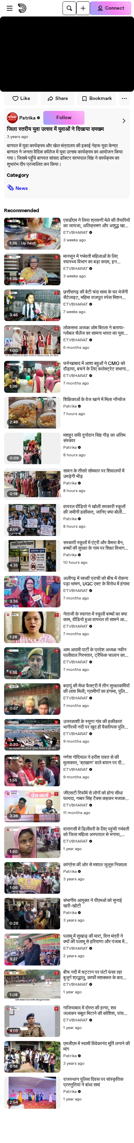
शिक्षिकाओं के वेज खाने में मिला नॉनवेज (94, 399)
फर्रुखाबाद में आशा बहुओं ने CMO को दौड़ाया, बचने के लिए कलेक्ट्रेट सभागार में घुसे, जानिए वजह (95, 366)
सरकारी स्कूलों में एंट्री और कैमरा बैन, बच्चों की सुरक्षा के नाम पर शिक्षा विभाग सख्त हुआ (93, 545)
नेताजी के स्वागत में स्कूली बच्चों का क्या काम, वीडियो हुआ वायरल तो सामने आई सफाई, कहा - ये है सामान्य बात (95, 616)
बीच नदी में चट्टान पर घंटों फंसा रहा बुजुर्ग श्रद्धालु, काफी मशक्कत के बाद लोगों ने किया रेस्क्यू (93, 975)
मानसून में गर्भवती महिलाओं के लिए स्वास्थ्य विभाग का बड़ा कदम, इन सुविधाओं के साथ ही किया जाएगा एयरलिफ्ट (90, 259)
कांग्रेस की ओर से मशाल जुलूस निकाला (95, 865)
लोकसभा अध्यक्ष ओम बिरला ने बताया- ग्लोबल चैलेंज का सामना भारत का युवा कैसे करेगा (94, 330)
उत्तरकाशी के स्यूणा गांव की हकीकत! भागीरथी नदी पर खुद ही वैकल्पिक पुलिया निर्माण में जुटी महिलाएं (95, 724)
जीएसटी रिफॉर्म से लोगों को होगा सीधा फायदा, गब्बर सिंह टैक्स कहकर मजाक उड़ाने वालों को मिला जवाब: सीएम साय (94, 795)
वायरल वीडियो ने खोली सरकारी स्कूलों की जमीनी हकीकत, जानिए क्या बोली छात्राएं (94, 509)
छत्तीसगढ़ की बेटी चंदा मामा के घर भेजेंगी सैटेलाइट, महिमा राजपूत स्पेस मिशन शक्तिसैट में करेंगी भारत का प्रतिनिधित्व (95, 294)
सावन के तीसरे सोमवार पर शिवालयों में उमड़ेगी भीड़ (93, 473)
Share (61, 98)
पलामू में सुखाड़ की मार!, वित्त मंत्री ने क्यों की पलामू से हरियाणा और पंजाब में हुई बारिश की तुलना (93, 939)
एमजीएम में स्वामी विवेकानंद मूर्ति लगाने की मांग (96, 1046)
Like (25, 98)
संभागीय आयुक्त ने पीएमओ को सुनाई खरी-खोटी (92, 903)
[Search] (69, 8)
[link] (24, 117)
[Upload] (83, 8)
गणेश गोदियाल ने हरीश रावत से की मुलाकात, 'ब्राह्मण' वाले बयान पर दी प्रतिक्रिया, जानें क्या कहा (92, 760)
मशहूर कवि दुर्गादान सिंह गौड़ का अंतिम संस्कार (94, 438)
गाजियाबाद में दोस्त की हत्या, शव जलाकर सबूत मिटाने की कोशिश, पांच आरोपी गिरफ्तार (93, 1010)
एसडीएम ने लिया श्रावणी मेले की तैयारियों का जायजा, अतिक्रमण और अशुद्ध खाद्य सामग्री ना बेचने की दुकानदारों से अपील (96, 223)
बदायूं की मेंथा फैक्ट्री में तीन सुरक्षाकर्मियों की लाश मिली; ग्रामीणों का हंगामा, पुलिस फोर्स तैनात (96, 688)
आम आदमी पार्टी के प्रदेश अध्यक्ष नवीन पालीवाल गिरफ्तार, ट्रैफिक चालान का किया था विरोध (94, 652)
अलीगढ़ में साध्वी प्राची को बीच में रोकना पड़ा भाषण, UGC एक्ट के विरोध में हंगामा (96, 581)
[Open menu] (9, 8)
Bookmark (100, 98)
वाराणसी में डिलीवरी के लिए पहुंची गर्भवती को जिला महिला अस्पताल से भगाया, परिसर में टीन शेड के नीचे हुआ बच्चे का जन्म (96, 831)
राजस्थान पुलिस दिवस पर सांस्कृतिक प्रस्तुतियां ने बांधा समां (93, 1082)
